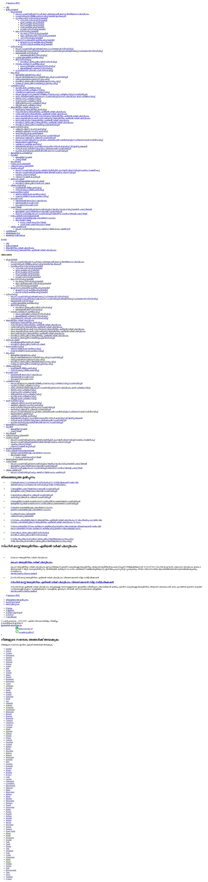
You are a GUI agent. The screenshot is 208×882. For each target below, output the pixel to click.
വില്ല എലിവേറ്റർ (18, 227)
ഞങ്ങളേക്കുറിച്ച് (13, 233)
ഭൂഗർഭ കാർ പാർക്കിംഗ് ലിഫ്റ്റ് (28, 88)
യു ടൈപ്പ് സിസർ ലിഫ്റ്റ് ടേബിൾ (34, 33)
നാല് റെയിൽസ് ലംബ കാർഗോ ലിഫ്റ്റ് (31, 196)
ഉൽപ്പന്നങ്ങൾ (12, 10)
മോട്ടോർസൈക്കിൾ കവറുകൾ (19, 459)
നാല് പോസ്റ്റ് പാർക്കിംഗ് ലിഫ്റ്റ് (28, 101)
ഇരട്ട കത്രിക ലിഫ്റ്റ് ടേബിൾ (32, 23)
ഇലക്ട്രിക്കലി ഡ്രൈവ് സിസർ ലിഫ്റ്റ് (36, 68)
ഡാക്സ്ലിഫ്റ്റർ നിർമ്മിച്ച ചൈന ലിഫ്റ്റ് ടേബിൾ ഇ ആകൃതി (40, 16)
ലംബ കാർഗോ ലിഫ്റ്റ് (20, 192)
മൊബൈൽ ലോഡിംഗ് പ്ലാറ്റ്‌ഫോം (31, 201)
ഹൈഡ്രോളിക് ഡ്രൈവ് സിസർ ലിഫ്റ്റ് (37, 66)
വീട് (7, 7)
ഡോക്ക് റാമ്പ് (17, 198)
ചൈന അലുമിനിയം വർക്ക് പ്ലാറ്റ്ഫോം (31, 562)
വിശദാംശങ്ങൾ (30, 573)
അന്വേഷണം (17, 573)
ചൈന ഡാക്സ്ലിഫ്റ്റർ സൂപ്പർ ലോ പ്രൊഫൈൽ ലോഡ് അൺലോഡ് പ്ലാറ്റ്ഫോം (52, 14)
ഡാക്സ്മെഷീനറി (26, 632)
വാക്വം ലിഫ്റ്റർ (17, 168)
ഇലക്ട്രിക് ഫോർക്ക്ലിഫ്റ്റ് (21, 153)
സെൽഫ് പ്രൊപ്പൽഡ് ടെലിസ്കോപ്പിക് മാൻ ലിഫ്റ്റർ (37, 125)
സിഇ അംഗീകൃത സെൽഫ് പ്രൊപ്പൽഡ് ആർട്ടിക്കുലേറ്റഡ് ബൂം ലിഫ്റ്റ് (41, 541)
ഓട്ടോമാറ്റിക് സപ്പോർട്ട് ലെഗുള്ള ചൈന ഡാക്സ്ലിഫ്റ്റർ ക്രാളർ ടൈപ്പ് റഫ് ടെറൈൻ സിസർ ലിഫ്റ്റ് (58, 51)
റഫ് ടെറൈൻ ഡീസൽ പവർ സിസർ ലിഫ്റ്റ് (34, 70)
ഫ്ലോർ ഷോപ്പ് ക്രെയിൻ (22, 166)
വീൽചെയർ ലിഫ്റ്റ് (18, 185)
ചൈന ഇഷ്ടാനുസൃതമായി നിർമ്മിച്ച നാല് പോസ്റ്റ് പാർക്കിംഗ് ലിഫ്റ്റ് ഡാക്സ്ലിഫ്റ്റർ (51, 94)
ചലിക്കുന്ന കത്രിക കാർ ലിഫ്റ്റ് (28, 144)
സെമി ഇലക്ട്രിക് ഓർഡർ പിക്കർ (29, 181)
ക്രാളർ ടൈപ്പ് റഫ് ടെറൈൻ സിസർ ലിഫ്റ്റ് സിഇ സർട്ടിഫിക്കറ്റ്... (38, 485)
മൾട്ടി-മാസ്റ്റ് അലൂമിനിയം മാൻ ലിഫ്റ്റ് (31, 109)
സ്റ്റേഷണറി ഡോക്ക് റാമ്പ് (26, 205)
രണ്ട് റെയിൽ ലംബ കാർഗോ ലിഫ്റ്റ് (30, 194)
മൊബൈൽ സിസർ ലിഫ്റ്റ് (26, 53)
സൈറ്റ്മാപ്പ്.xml (12, 604)
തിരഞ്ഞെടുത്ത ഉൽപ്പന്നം (17, 600)
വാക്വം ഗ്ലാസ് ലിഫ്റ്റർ (25, 175)
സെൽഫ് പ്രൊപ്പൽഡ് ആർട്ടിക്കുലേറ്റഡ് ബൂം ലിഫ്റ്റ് (37, 81)
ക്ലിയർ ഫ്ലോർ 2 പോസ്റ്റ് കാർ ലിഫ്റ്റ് (31, 131)
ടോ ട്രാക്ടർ (16, 162)
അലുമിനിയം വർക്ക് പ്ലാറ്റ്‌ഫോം (25, 107)
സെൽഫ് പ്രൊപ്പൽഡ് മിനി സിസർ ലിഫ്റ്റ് (38, 62)
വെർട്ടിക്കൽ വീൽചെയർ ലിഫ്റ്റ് (28, 188)
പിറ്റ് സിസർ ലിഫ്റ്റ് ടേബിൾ (31, 38)
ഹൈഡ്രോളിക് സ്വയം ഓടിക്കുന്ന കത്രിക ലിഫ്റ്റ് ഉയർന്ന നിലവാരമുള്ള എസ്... (46, 528)
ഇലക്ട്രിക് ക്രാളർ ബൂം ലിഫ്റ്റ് (28, 75)
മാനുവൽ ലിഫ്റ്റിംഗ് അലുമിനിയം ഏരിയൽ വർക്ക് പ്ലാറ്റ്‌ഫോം (42, 120)
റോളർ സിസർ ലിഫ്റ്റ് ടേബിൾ (32, 29)
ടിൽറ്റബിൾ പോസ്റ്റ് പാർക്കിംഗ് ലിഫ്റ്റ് (30, 103)
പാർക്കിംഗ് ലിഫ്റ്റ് (18, 86)
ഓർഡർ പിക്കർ (17, 179)
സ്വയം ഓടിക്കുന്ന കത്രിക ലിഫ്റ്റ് (29, 64)
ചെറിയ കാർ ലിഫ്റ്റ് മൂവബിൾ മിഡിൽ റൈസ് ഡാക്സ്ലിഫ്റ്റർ (41, 151)
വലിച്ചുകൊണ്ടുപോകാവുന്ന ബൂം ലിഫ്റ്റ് (32, 79)
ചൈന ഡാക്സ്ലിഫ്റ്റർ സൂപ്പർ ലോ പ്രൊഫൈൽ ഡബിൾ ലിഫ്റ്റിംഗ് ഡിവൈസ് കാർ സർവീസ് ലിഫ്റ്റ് (59, 140)
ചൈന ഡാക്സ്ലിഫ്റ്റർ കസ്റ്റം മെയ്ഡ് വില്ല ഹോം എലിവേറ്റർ (42, 229)
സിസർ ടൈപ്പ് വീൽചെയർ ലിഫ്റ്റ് (29, 190)
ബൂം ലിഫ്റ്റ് (15, 73)
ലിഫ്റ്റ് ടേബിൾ (16, 12)
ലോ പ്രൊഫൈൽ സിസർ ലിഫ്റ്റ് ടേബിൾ (38, 36)
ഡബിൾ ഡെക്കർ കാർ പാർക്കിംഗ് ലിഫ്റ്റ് (32, 92)
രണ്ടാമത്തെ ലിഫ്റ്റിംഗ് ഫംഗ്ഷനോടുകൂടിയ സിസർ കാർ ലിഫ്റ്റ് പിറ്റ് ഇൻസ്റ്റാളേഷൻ (51, 146)
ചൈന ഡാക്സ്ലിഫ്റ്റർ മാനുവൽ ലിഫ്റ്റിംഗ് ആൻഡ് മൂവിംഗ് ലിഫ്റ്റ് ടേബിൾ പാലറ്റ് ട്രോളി (53, 209)
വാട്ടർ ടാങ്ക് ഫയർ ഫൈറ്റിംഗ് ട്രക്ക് (35, 224)
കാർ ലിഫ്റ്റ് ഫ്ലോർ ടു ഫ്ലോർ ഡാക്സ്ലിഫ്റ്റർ (35, 138)
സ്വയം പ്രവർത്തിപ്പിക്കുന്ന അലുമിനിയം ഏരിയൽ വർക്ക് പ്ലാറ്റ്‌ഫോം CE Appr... (46, 522)
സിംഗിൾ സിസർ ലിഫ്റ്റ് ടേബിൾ (33, 20)
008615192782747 (25, 629)
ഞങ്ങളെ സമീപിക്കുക (15, 235)
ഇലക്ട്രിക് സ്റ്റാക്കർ (23, 157)
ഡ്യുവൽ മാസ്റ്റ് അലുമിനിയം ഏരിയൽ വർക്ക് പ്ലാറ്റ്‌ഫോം (41, 114)
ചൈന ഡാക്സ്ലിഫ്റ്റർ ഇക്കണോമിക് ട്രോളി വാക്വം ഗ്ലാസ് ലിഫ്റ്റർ (45, 172)
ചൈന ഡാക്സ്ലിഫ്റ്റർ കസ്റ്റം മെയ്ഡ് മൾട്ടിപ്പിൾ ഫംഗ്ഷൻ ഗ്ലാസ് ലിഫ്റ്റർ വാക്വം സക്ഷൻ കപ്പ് (57, 170)
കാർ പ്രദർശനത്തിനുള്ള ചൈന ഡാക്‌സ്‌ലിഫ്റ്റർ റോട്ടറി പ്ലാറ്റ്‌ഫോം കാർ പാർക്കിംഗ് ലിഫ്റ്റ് (55, 96)
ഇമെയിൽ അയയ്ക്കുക (11, 625)
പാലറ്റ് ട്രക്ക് (20, 159)
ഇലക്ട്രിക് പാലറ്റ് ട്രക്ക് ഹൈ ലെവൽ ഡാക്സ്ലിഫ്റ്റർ (38, 211)
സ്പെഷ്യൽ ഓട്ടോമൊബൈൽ (25, 216)
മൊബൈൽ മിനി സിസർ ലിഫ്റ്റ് (33, 55)
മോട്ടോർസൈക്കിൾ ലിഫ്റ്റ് (26, 142)
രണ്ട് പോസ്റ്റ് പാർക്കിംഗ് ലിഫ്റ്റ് (28, 99)
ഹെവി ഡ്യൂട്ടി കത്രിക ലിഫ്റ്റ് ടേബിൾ (36, 44)
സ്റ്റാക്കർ (14, 155)
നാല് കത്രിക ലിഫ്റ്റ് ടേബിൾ (32, 27)
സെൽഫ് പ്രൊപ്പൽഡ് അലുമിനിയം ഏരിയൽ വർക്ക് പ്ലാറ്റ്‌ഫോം (44, 122)
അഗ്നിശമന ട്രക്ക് (23, 220)
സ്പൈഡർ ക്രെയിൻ (20, 164)
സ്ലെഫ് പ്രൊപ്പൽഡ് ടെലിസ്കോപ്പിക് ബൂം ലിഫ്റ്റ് (36, 83)
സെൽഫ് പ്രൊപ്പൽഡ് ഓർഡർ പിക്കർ (32, 183)
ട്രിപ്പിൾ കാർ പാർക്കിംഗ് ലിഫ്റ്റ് (28, 105)
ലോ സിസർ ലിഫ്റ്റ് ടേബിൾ (26, 31)
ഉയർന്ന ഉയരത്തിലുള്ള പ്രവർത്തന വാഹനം (35, 218)
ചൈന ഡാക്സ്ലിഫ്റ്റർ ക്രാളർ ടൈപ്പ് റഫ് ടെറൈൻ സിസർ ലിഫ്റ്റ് (44, 49)
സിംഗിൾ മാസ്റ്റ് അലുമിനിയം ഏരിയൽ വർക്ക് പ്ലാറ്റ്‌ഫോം (40, 112)
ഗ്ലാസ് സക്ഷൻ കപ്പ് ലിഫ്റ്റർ (27, 177)
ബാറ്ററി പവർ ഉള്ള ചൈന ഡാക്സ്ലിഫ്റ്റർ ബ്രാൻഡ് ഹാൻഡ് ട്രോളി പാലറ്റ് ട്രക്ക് (51, 214)
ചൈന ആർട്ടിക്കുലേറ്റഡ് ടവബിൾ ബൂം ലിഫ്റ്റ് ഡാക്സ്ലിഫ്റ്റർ (41, 77)
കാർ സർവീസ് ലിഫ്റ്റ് (19, 127)
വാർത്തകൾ (11, 231)
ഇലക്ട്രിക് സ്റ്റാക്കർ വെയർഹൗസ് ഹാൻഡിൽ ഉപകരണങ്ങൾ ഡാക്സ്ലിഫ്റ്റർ (44, 503)
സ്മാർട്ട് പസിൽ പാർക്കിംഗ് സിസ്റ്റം (30, 90)
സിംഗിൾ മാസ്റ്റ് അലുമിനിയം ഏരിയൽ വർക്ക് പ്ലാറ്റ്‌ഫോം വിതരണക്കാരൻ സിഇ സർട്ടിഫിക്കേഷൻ (62, 582)
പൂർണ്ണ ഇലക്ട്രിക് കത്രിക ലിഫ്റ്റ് (29, 57)
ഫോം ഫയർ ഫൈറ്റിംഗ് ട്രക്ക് (33, 222)
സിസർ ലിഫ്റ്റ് (16, 46)
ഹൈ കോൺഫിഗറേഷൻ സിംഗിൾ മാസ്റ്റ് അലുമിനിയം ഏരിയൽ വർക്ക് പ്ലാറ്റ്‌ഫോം (52, 116)
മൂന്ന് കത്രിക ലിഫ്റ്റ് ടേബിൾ (32, 25)
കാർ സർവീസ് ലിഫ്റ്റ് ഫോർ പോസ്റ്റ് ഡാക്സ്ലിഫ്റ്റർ (37, 135)
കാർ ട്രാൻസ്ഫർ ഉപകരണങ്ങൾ (29, 133)
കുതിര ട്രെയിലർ (13, 448)
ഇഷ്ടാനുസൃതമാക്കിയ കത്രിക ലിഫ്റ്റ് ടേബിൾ (34, 40)
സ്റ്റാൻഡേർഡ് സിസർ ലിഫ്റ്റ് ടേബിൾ (31, 18)
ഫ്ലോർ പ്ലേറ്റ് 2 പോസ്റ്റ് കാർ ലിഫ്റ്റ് (30, 129)
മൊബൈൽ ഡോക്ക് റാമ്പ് (26, 203)
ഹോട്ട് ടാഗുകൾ (13, 602)
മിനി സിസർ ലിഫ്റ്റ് (23, 59)
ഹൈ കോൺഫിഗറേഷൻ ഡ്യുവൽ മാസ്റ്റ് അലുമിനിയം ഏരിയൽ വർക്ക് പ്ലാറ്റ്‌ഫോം (52, 118)
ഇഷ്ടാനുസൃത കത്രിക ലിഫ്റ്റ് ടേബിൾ (36, 42)
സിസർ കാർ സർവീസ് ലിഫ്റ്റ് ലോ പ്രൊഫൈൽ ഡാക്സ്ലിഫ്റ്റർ (43, 148)
